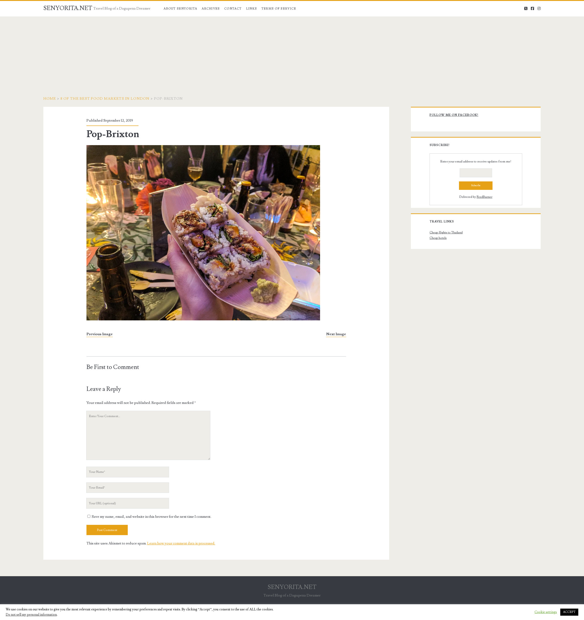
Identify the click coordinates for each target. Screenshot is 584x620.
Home (49, 98)
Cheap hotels (438, 238)
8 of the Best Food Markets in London (105, 98)
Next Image (336, 334)
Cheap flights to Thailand (446, 232)
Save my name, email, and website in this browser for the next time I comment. (151, 516)
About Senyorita (180, 8)
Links (251, 8)
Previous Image (99, 334)
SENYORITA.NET (67, 8)
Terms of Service (278, 8)
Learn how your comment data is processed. (181, 543)
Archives (211, 8)
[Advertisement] (292, 51)
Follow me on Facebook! (454, 115)
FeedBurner (484, 197)
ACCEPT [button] (569, 612)
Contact (233, 8)
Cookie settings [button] (545, 612)
